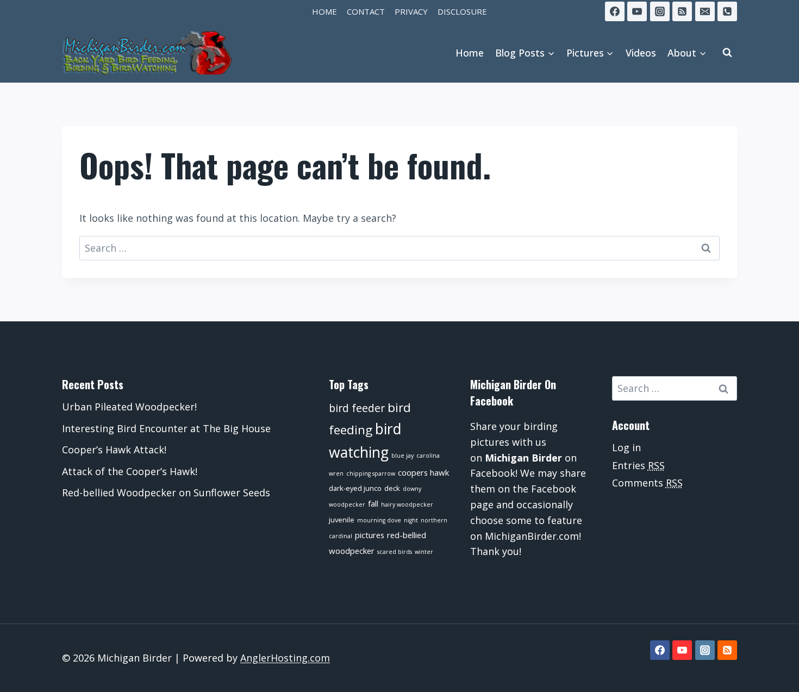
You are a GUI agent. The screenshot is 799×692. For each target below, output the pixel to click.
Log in (626, 447)
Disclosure (462, 11)
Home (324, 11)
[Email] (705, 11)
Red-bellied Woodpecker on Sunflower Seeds (166, 492)
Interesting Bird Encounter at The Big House (166, 428)
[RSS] (682, 11)
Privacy (411, 11)
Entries (638, 465)
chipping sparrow (370, 473)
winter (424, 552)
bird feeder (357, 408)
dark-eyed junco (355, 488)
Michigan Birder (523, 457)
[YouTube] (637, 11)
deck (392, 488)
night (411, 520)
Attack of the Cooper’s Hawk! (129, 471)
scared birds (394, 552)
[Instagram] (660, 11)
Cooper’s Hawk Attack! (114, 449)
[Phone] (727, 11)
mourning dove (379, 520)
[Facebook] (615, 11)
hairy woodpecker (407, 504)
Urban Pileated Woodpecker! (129, 406)
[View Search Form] (727, 53)
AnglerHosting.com (285, 657)
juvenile (341, 520)
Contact (366, 11)
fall (373, 503)
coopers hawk (423, 472)
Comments (647, 482)
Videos (641, 52)
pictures (369, 534)
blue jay (402, 455)
